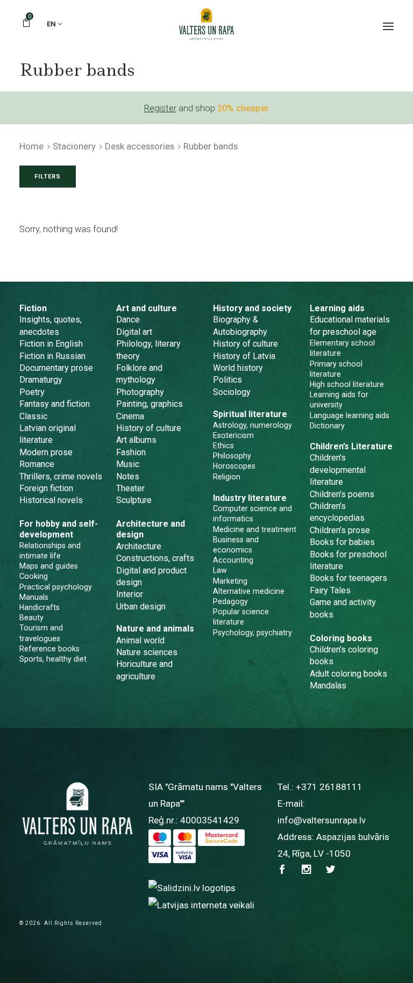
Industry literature (250, 498)
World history (238, 368)
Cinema (130, 416)
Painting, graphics (149, 404)
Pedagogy (230, 601)
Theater (130, 488)
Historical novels (51, 500)
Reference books (49, 648)
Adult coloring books (348, 674)
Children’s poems (342, 494)
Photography (140, 392)
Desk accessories (139, 146)
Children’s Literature (351, 446)
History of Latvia (244, 356)
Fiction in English (51, 344)
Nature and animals (155, 628)
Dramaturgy (40, 380)
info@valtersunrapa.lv (321, 820)
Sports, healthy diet (53, 659)
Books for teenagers (348, 578)
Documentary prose (56, 368)
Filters (47, 176)
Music (127, 464)
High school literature (347, 384)
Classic (33, 416)
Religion (226, 476)
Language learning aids (349, 415)
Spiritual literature (250, 414)
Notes (127, 476)
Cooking (33, 576)
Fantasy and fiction (54, 404)
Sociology (232, 392)
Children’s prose (340, 530)
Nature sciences (146, 652)
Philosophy (232, 455)
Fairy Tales (330, 590)
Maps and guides (48, 566)
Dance (128, 319)
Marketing (230, 581)
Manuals (33, 597)
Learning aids (337, 308)
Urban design (141, 606)
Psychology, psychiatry (252, 632)
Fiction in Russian (52, 356)
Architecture (138, 546)
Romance (36, 464)
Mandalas (328, 685)
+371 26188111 (329, 786)
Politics (227, 380)
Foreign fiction (46, 488)
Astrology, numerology (252, 425)
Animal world (140, 640)
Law (220, 570)
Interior (129, 594)
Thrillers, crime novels (60, 476)
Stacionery (74, 146)
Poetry (32, 392)
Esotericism (233, 435)
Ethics (223, 445)
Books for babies (342, 542)
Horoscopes (234, 466)
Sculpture (134, 500)
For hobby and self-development (58, 529)
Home (31, 146)
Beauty (31, 617)
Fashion (131, 452)
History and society (252, 308)
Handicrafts (39, 607)
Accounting (233, 560)
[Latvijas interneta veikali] (201, 904)
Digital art (134, 332)
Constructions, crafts (155, 558)
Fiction (33, 308)
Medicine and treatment (254, 529)
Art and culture (146, 308)
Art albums (136, 440)
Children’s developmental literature (338, 470)
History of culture (148, 428)
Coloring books (341, 638)
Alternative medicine (248, 591)
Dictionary (327, 425)
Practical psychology (55, 587)
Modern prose (46, 452)
